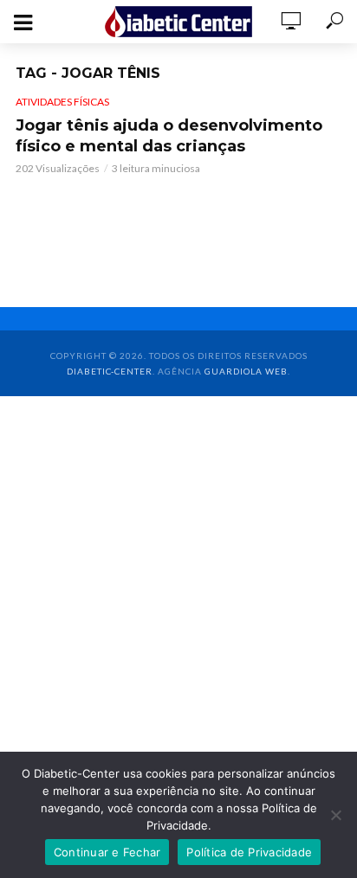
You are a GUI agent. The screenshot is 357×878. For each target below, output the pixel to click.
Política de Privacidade (249, 852)
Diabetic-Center (110, 371)
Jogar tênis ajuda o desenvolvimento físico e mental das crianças (169, 136)
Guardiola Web (246, 371)
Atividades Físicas (62, 101)
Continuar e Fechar (107, 852)
